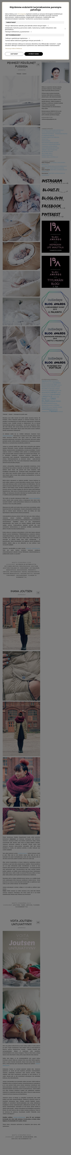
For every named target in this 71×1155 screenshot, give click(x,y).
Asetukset (14, 54)
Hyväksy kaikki (34, 54)
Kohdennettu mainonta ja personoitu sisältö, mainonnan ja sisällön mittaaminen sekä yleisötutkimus (30, 28)
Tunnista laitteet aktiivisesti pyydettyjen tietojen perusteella (22, 40)
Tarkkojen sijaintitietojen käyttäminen (16, 38)
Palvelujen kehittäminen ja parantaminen (17, 32)
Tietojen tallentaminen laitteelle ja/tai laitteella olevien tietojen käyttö (25, 25)
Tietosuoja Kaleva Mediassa (13, 48)
